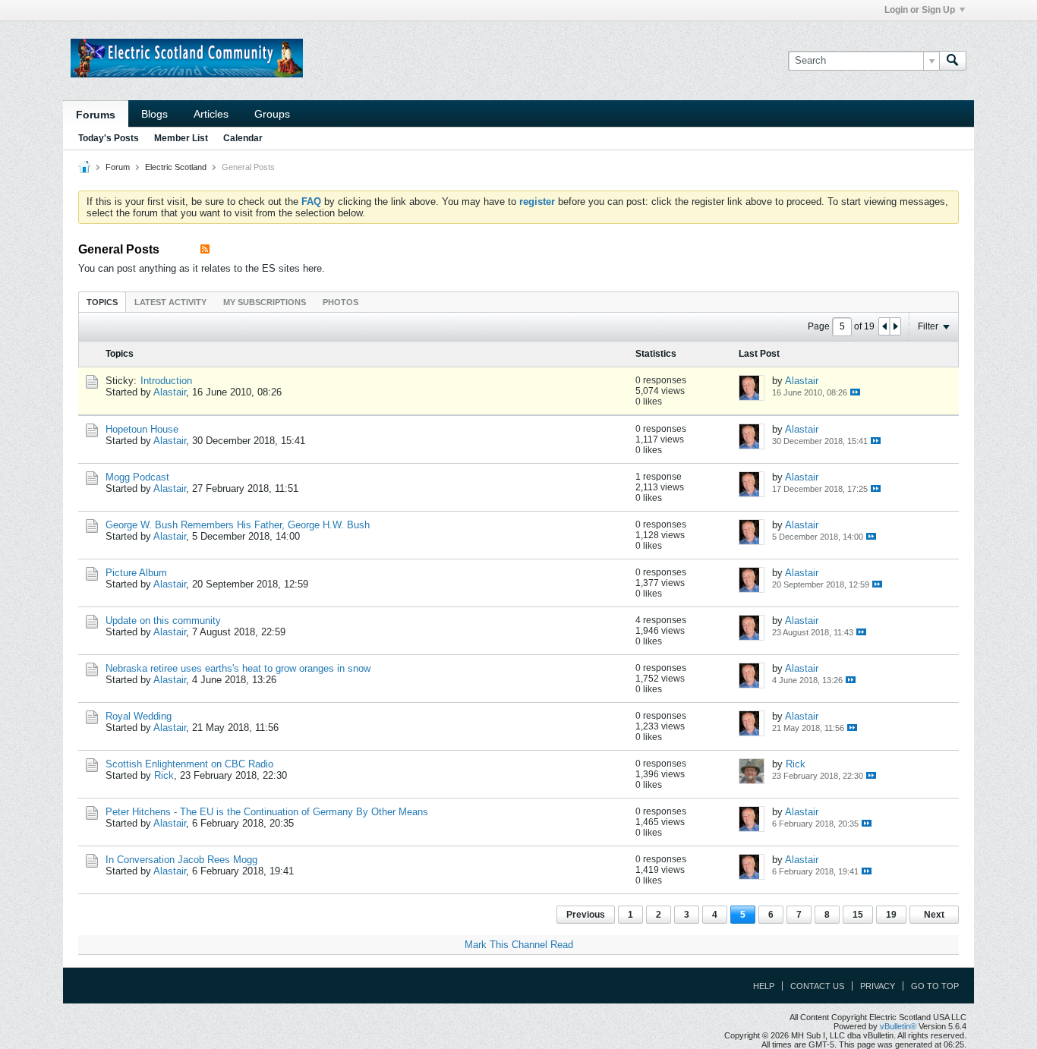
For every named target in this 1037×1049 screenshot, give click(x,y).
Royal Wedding (139, 716)
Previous (585, 914)
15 (858, 914)
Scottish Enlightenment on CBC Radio (189, 764)
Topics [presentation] (102, 302)
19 (891, 914)
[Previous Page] (884, 326)
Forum (118, 167)
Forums (95, 115)
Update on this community (163, 620)
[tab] (102, 301)
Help (763, 986)
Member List (181, 138)
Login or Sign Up (919, 10)
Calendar (243, 138)
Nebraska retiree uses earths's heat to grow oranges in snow (238, 668)
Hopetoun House (142, 429)
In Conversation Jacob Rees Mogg (181, 859)
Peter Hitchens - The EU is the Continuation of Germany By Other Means (267, 811)
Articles (211, 114)
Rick (164, 775)
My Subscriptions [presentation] (264, 302)
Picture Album (136, 572)
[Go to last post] (855, 392)
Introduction (166, 380)
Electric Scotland (175, 167)
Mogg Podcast (137, 477)
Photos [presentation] (340, 302)
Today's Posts (108, 138)
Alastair (169, 392)
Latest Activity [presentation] (170, 302)
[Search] (952, 61)
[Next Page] (895, 326)
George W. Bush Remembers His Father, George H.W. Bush (238, 525)
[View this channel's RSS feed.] (205, 249)
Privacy (877, 986)
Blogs (154, 114)
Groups (272, 114)
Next (934, 914)
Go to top (935, 986)
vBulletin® (898, 1026)
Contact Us (817, 986)
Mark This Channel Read (519, 944)
